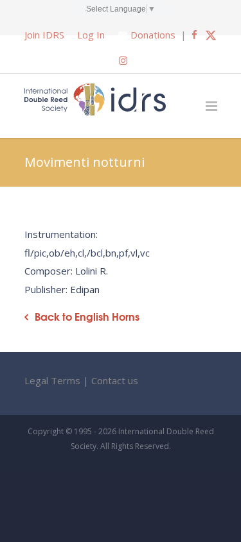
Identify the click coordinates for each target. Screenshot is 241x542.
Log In (91, 34)
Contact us (114, 380)
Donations (152, 34)
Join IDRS (44, 34)
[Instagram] (123, 60)
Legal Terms (52, 380)
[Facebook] (194, 34)
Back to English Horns (87, 316)
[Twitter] (211, 34)
